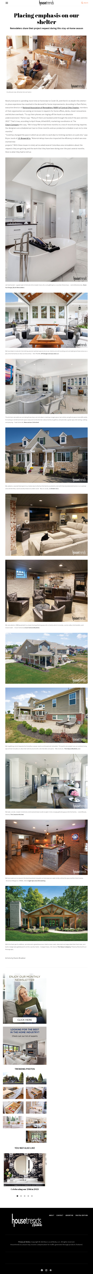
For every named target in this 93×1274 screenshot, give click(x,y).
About (51, 1215)
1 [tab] (17, 1196)
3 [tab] (24, 1196)
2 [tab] (21, 1196)
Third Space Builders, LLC (72, 749)
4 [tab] (28, 1196)
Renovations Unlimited (31, 422)
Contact (59, 1215)
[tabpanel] (24, 1172)
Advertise (69, 1215)
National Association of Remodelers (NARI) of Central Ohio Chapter (51, 107)
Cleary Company (12, 124)
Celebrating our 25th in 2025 (25, 1189)
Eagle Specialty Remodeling (36, 881)
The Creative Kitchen (17, 814)
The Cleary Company (64, 947)
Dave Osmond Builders (32, 628)
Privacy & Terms (24, 1242)
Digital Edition (82, 1215)
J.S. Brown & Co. (24, 138)
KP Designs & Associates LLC (50, 354)
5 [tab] (32, 1196)
